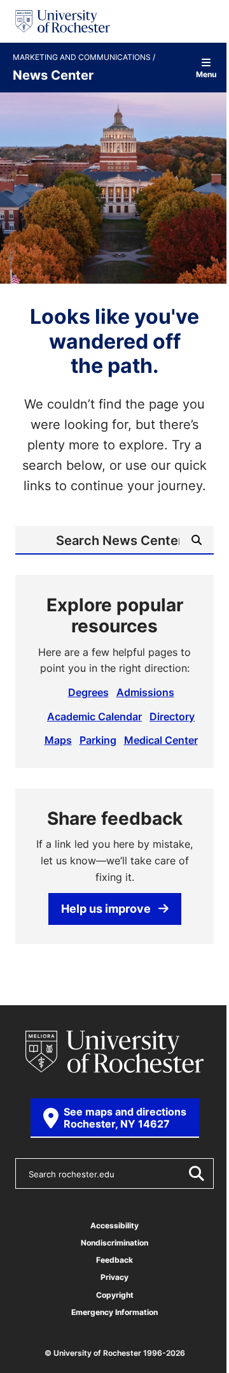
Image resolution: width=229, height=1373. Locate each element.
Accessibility (114, 1225)
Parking (98, 740)
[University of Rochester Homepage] (62, 21)
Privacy (114, 1277)
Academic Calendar (94, 716)
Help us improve (106, 908)
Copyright (115, 1294)
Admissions (145, 692)
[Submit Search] (196, 1173)
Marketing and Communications (83, 57)
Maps (58, 740)
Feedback (114, 1259)
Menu (206, 73)
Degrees (88, 692)
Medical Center (161, 740)
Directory (172, 716)
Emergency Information (114, 1312)
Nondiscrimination (114, 1242)
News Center (53, 74)
